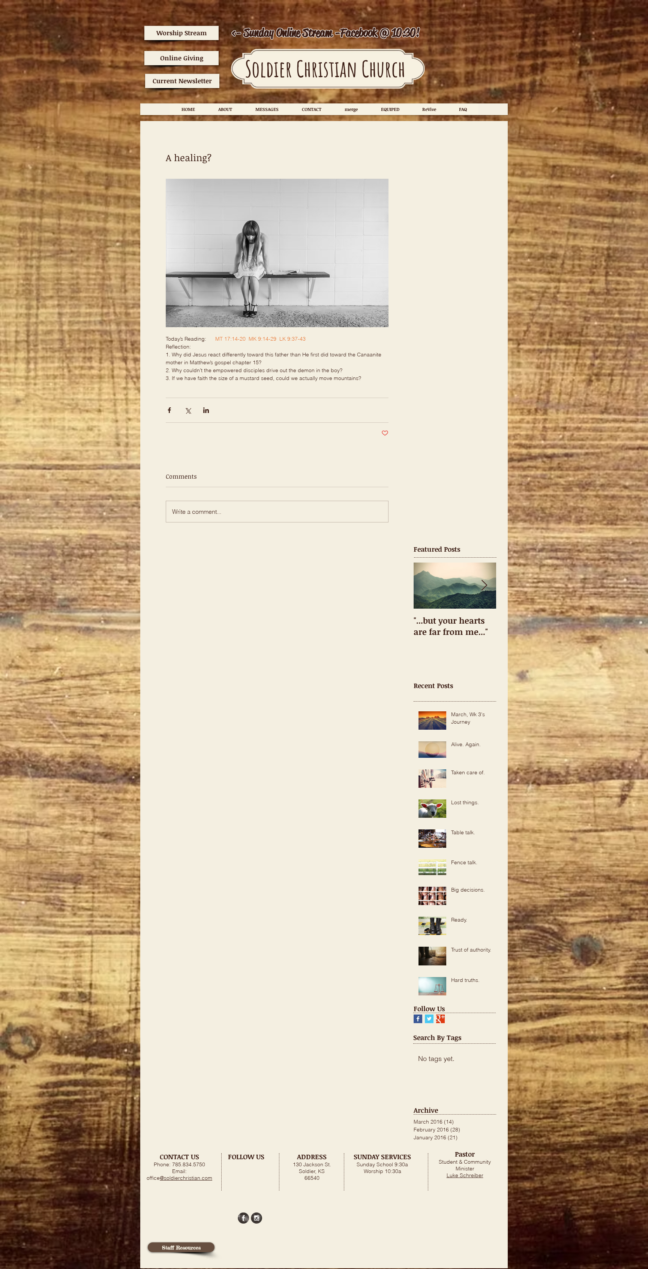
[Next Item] (484, 585)
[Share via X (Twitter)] (187, 410)
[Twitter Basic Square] (429, 1019)
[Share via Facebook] (169, 410)
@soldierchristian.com (186, 1178)
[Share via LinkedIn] (206, 410)
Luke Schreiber (465, 1175)
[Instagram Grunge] (256, 1218)
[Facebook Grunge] (243, 1218)
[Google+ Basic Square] (440, 1019)
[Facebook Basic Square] (418, 1019)
